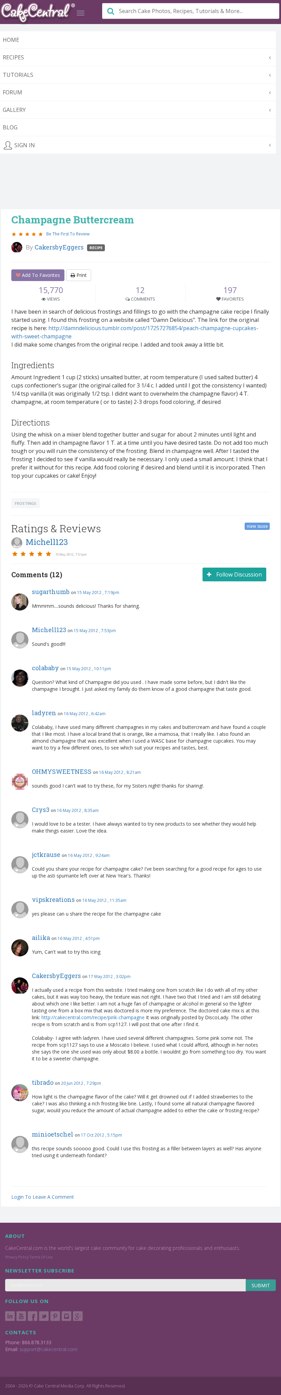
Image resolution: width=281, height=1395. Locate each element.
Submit (261, 1285)
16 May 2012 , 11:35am (104, 900)
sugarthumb (51, 592)
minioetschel (52, 1134)
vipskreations (53, 899)
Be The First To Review (67, 234)
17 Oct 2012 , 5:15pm (101, 1135)
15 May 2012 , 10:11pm (88, 669)
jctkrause (46, 854)
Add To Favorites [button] (40, 275)
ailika (41, 937)
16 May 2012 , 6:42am (85, 714)
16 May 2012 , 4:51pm (79, 938)
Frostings (25, 503)
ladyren (44, 713)
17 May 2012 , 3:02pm (109, 976)
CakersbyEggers (56, 976)
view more (257, 526)
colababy (45, 668)
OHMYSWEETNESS (61, 771)
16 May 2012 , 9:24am (89, 855)
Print (81, 275)
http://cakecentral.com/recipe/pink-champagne (93, 1017)
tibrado (42, 1082)
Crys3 (40, 809)
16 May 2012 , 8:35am (78, 810)
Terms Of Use (41, 1257)
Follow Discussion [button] (238, 574)
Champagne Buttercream (72, 219)
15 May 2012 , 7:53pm (95, 630)
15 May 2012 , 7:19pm (98, 592)
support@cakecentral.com (48, 1349)
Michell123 (49, 630)
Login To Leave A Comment (42, 1197)
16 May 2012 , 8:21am (120, 772)
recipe (95, 247)
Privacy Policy (16, 1257)
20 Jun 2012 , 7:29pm (81, 1083)
